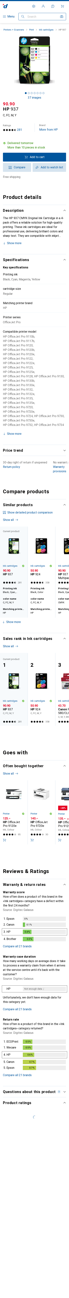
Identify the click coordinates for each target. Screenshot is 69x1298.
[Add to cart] (4, 840)
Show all (8, 520)
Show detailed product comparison (30, 512)
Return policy (11, 467)
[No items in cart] (62, 6)
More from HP (48, 127)
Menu (11, 16)
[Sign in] (43, 6)
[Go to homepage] (5, 6)
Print (31, 29)
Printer (6, 813)
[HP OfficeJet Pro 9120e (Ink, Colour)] (14, 812)
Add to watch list (52, 167)
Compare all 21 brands (17, 946)
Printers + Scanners (13, 29)
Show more (14, 243)
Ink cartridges (46, 29)
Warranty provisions (59, 469)
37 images (34, 97)
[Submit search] (22, 16)
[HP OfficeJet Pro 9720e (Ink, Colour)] (41, 812)
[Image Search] (61, 16)
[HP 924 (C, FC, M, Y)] (41, 556)
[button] (34, 145)
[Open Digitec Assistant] (53, 6)
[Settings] (34, 6)
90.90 (9, 104)
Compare (19, 167)
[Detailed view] (34, 930)
